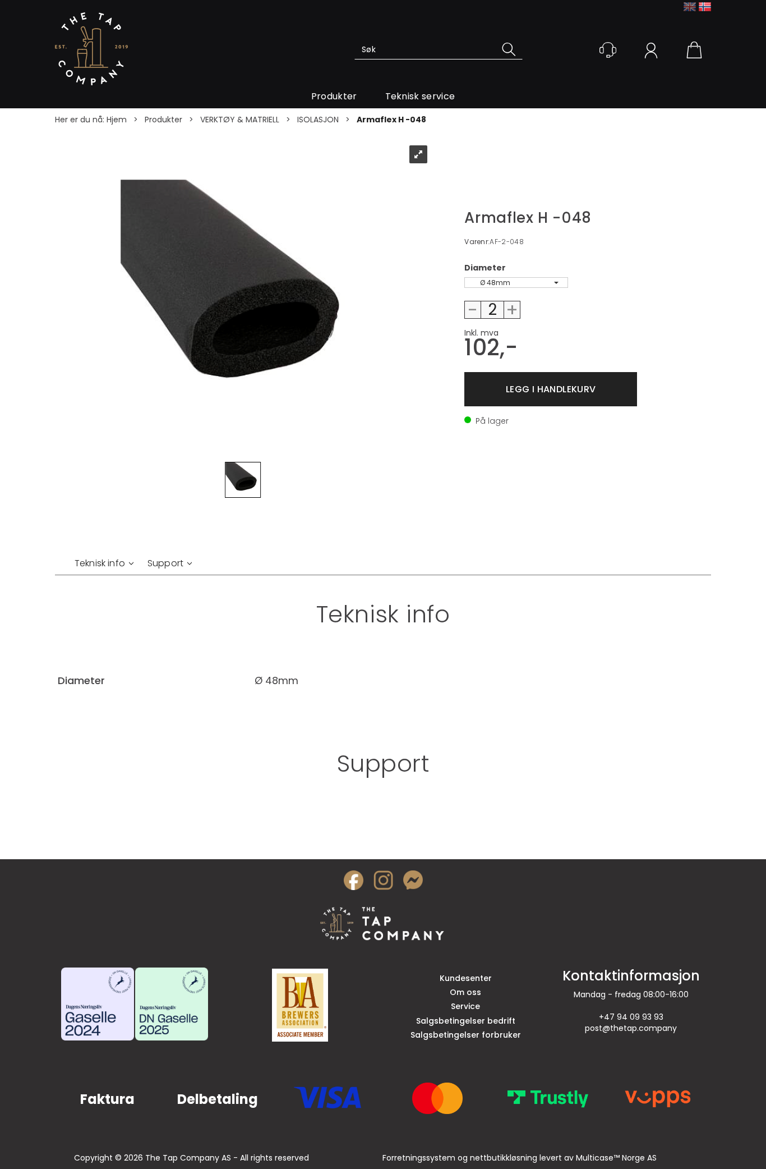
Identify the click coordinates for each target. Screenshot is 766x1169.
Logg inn (651, 52)
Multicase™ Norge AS (616, 1157)
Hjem (117, 119)
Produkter (334, 96)
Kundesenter (466, 978)
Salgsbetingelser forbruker (465, 1034)
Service (465, 1006)
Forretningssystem (418, 1157)
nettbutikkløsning (503, 1157)
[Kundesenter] (608, 50)
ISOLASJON (318, 119)
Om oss (465, 992)
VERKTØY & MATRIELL (239, 119)
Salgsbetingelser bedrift (465, 1020)
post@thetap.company (631, 1028)
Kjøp (550, 389)
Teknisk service (420, 96)
